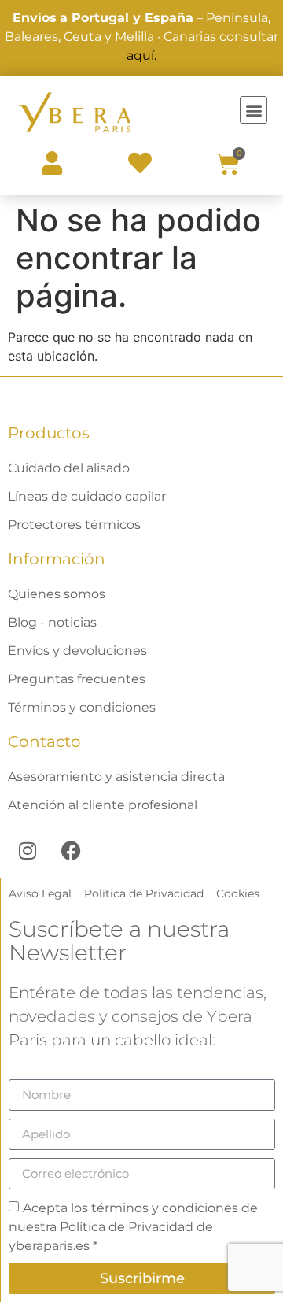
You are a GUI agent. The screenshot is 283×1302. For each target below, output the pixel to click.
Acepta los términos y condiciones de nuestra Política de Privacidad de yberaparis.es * (133, 1226)
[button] (253, 110)
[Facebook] (70, 850)
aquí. (141, 55)
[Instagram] (27, 850)
